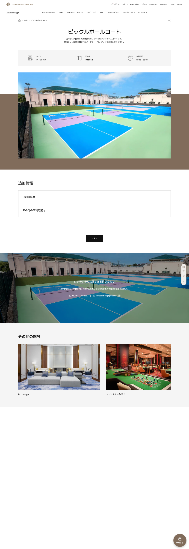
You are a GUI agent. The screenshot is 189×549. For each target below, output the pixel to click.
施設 (25, 20)
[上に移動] (184, 281)
